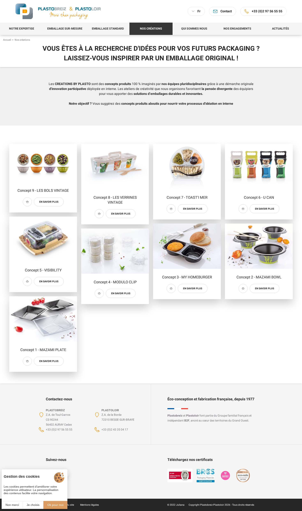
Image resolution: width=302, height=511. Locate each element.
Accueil (7, 40)
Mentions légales (89, 505)
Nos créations (22, 40)
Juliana (180, 505)
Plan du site (67, 505)
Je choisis (33, 504)
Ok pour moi (55, 504)
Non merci (12, 504)
